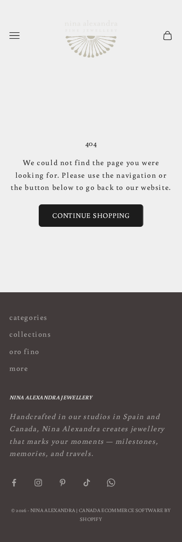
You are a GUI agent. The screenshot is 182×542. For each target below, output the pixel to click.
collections (30, 334)
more (18, 368)
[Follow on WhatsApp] (111, 482)
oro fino (24, 351)
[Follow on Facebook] (14, 482)
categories (28, 317)
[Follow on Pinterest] (62, 482)
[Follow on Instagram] (38, 482)
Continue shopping (91, 215)
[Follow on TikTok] (86, 482)
